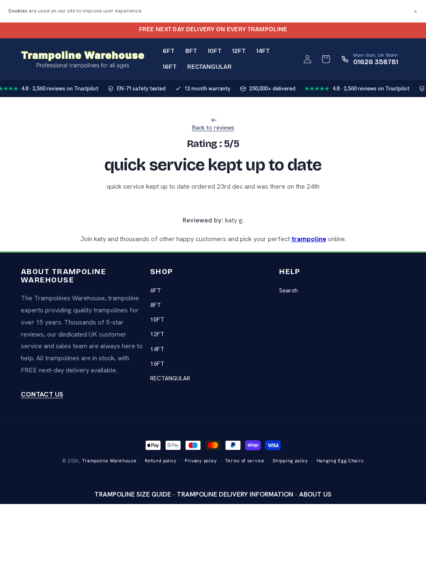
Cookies (17, 10)
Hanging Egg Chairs (340, 461)
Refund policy (160, 461)
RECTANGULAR (170, 378)
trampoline (309, 239)
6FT (155, 290)
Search (288, 290)
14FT (157, 349)
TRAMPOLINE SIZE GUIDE (132, 494)
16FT (157, 363)
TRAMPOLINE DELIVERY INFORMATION (235, 494)
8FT (155, 305)
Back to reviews (213, 127)
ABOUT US (315, 494)
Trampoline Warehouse (109, 461)
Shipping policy (290, 461)
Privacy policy (201, 461)
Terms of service (244, 461)
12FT (157, 334)
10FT (157, 319)
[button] (326, 59)
